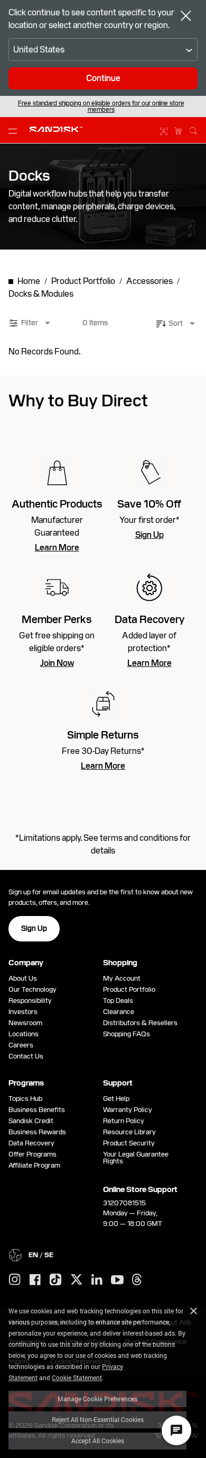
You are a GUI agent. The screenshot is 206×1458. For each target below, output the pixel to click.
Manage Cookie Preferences (97, 1398)
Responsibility (30, 1000)
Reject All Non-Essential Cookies (98, 1419)
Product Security (129, 1143)
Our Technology (32, 989)
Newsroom (25, 1022)
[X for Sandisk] (76, 1280)
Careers (20, 1045)
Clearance (118, 1011)
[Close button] (185, 17)
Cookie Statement (77, 1377)
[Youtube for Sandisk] (117, 1280)
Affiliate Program (34, 1165)
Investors (23, 1011)
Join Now (57, 663)
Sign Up (149, 535)
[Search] (193, 129)
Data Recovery (31, 1143)
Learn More (57, 548)
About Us (22, 978)
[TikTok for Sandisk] (55, 1280)
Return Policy (123, 1120)
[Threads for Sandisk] (137, 1280)
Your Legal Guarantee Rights (135, 1158)
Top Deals (118, 1000)
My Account (122, 978)
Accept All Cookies (97, 1440)
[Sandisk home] (56, 129)
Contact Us (25, 1056)
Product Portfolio (129, 989)
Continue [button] (103, 78)
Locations (23, 1033)
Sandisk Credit (30, 1120)
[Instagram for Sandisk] (14, 1280)
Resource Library (129, 1131)
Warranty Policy (127, 1109)
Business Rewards (37, 1131)
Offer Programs (32, 1154)
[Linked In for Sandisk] (96, 1280)
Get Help (116, 1098)
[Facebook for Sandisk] (35, 1280)
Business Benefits (36, 1109)
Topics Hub (25, 1098)
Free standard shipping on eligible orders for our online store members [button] (101, 106)
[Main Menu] (15, 130)
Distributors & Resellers (140, 1022)
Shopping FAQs (126, 1033)
